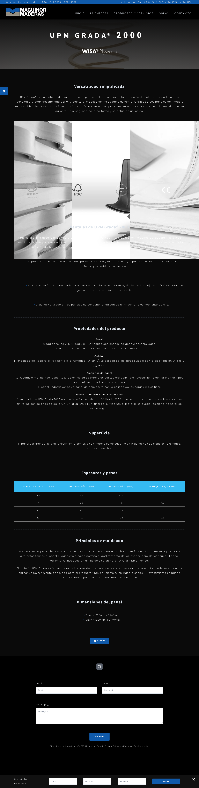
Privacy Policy (112, 746)
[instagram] (99, 666)
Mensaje (42, 704)
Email (40, 683)
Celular (106, 683)
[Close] (193, 779)
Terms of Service (133, 746)
